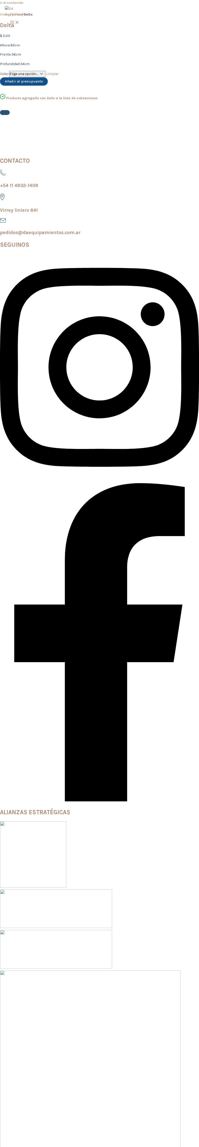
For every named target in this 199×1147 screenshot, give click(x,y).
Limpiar (52, 74)
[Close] (5, 112)
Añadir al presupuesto (24, 81)
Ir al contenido (11, 3)
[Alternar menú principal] (14, 22)
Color (4, 74)
